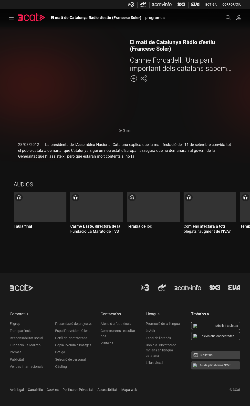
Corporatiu (231, 4)
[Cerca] (230, 17)
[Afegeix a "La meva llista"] (134, 78)
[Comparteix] (143, 78)
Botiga (211, 4)
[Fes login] (239, 17)
